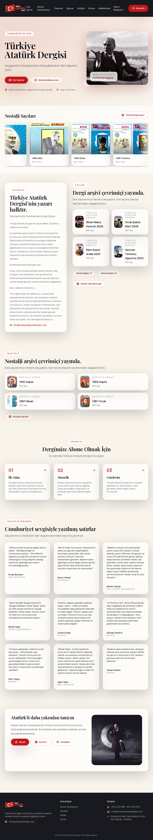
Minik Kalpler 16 (109, 273)
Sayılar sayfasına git (91, 283)
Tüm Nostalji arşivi (135, 115)
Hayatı (22, 742)
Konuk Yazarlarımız (43, 8)
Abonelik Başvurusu (48, 80)
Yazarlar (59, 8)
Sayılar (70, 8)
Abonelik (140, 8)
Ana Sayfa (29, 8)
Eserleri (43, 742)
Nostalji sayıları (21, 416)
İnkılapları (65, 742)
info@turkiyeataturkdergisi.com (29, 325)
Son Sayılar (18, 80)
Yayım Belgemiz (118, 8)
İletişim (81, 8)
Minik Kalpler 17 (84, 273)
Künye (91, 8)
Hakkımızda (104, 8)
